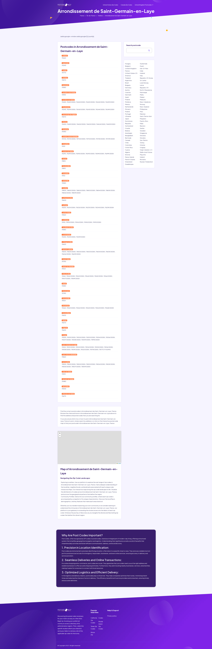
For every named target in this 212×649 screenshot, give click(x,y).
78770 (64, 73)
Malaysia (143, 99)
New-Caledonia (145, 102)
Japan (127, 119)
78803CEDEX (90, 190)
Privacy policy (112, 616)
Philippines (143, 109)
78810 (64, 161)
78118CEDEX (88, 222)
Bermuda (128, 138)
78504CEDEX (100, 364)
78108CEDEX (66, 349)
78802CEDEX (80, 190)
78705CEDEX (100, 139)
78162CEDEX (70, 276)
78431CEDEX (71, 237)
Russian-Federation (146, 162)
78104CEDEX (89, 347)
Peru (141, 111)
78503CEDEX (90, 364)
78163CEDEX (80, 276)
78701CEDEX (71, 139)
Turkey (142, 143)
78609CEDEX (76, 254)
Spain (127, 97)
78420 (64, 102)
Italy (141, 75)
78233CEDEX (90, 207)
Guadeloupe (129, 164)
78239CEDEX (109, 207)
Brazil (127, 83)
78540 (64, 389)
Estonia (127, 155)
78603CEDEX (90, 252)
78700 (64, 139)
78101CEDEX (70, 347)
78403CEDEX (90, 124)
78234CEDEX (99, 207)
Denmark (128, 95)
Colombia (128, 145)
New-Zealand (144, 107)
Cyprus (127, 150)
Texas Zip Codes (94, 627)
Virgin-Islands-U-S (146, 150)
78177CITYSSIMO (105, 349)
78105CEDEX (99, 347)
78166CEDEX (108, 276)
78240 (64, 65)
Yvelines (100, 15)
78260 (64, 58)
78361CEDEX (71, 308)
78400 (64, 124)
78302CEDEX (80, 337)
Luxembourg (144, 83)
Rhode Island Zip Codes (100, 625)
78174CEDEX (94, 349)
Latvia (142, 85)
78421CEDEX (71, 102)
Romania (143, 159)
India (141, 71)
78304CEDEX (100, 337)
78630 (64, 315)
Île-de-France (91, 15)
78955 (64, 95)
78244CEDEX (100, 109)
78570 (64, 80)
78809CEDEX (76, 193)
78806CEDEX (66, 193)
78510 (64, 374)
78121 (63, 146)
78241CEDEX (71, 109)
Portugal (128, 114)
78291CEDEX (71, 153)
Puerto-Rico (144, 121)
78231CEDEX (71, 207)
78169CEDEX (75, 278)
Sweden (143, 131)
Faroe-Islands (129, 157)
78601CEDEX (71, 252)
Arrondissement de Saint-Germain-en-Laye (118, 15)
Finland (127, 99)
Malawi (142, 97)
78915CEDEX (95, 340)
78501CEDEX (71, 364)
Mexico (127, 104)
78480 (64, 381)
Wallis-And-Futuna (146, 152)
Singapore (143, 133)
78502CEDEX (80, 364)
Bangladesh (129, 135)
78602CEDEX (80, 252)
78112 (63, 176)
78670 (64, 323)
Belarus (127, 131)
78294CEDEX (99, 153)
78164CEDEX (89, 276)
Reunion (142, 126)
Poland (127, 111)
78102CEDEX (80, 347)
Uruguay (142, 147)
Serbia (142, 128)
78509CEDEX (85, 366)
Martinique (143, 92)
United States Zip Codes (110, 5)
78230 (64, 207)
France (82, 15)
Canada (127, 140)
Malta (142, 95)
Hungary (128, 64)
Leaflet (119, 463)
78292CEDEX (80, 153)
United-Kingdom (130, 68)
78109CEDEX (75, 349)
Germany (128, 88)
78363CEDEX (90, 308)
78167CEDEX (66, 278)
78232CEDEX (80, 207)
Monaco (128, 109)
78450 (64, 131)
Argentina (128, 80)
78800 (64, 190)
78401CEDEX (71, 124)
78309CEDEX (85, 340)
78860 (64, 357)
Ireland (142, 157)
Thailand (128, 78)
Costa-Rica (128, 147)
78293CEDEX (90, 153)
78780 (64, 293)
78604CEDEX (100, 252)
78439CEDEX (80, 237)
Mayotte (143, 155)
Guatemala (143, 64)
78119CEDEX (97, 222)
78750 (64, 261)
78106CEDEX (108, 347)
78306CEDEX (110, 337)
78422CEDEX (80, 102)
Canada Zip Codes (126, 5)
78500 (64, 364)
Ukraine (142, 145)
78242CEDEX (80, 109)
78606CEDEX (66, 254)
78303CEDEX (90, 337)
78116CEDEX (79, 222)
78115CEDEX (70, 222)
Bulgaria (127, 85)
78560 (64, 215)
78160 (64, 276)
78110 (63, 222)
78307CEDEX (66, 340)
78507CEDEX (76, 366)
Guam (142, 66)
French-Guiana (130, 159)
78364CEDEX (99, 308)
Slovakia (142, 138)
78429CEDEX (109, 102)
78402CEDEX (81, 124)
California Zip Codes (94, 620)
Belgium (128, 66)
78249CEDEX (109, 109)
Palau (141, 123)
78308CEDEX (76, 340)
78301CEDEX (71, 337)
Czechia (128, 92)
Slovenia (143, 135)
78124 (64, 269)
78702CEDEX (80, 139)
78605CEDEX (110, 252)
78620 (64, 244)
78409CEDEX (110, 124)
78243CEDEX (90, 109)
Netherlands (129, 107)
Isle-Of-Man (144, 68)
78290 (64, 153)
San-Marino (144, 140)
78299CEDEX (109, 153)
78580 (64, 87)
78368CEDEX (109, 308)
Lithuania (128, 116)
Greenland (128, 162)
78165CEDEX (98, 276)
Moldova (128, 102)
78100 (64, 347)
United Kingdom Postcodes (143, 5)
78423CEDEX (90, 102)
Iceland (142, 73)
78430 (64, 237)
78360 (64, 308)
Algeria (127, 152)
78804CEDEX (100, 190)
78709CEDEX (110, 139)
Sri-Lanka (143, 80)
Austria (127, 90)
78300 (64, 337)
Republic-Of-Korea (146, 78)
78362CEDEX (80, 308)
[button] (60, 433)
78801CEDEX (71, 190)
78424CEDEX (100, 102)
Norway (142, 104)
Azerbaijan (128, 133)
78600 (64, 200)
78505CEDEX (110, 364)
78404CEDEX (100, 124)
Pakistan (142, 114)
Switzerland (129, 126)
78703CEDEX (90, 139)
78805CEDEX (110, 190)
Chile (127, 143)
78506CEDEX (66, 366)
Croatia (127, 128)
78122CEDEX (85, 349)
